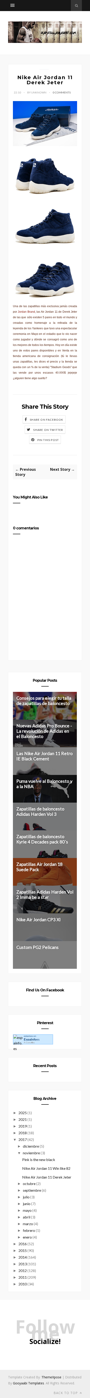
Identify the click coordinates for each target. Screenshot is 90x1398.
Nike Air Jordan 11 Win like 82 (46, 1168)
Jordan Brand (26, 311)
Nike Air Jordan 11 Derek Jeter (46, 1177)
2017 (22, 1139)
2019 (22, 1126)
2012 (22, 1270)
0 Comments (62, 92)
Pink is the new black (38, 1159)
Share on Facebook (46, 419)
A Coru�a (29, 1042)
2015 (22, 1250)
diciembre (31, 1146)
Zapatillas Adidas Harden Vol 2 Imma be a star (44, 894)
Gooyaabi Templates (28, 1383)
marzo (28, 1223)
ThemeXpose (51, 1377)
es (32, 1039)
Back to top (66, 1393)
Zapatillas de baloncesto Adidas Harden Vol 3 (40, 811)
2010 (22, 1284)
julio (26, 1197)
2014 (22, 1257)
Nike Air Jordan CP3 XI (38, 919)
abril (26, 1217)
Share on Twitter (48, 430)
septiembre (32, 1190)
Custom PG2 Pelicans (37, 947)
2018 (22, 1133)
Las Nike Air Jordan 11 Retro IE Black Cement (44, 756)
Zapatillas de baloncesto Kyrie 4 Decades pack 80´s (42, 839)
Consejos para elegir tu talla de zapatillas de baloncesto (43, 700)
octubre (29, 1183)
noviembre (31, 1153)
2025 (22, 1112)
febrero (29, 1230)
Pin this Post (48, 440)
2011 (22, 1277)
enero (27, 1237)
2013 (22, 1264)
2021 (22, 1119)
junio (26, 1203)
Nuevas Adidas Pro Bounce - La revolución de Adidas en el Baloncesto (44, 731)
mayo (27, 1210)
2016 (22, 1244)
